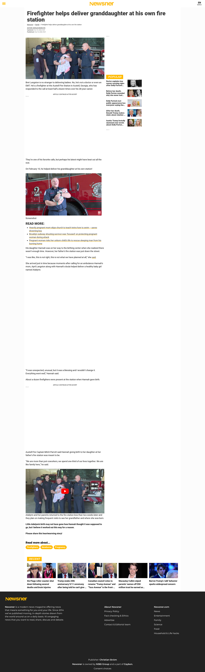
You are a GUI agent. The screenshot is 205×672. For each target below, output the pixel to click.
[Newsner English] (101, 3)
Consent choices (102, 668)
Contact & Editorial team (117, 624)
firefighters (32, 547)
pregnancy (60, 547)
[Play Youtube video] (65, 491)
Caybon (128, 664)
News (157, 611)
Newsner (30, 25)
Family (37, 25)
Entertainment (162, 615)
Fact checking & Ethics (116, 615)
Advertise (109, 620)
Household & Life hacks (166, 633)
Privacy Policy (111, 611)
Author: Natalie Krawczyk (36, 28)
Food (156, 629)
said (94, 257)
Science (158, 624)
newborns (46, 547)
